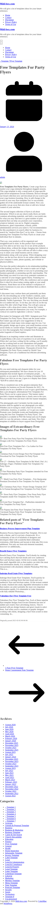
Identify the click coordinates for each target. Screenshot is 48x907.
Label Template (11, 858)
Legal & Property (12, 867)
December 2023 (11, 759)
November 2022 (11, 789)
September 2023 (11, 766)
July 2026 (9, 727)
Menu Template (11, 883)
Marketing (9, 878)
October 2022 (10, 791)
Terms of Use (10, 24)
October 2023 (10, 764)
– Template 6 (10, 819)
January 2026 (10, 741)
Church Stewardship (13, 837)
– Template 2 (10, 809)
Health (7, 848)
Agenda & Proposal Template (17, 825)
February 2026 (11, 738)
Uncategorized (11, 899)
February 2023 (11, 782)
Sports (7, 892)
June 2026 (9, 729)
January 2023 (10, 784)
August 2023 (10, 768)
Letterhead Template (13, 874)
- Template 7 (5, 61)
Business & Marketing (14, 830)
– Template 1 (10, 807)
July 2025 (9, 754)
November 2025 (11, 745)
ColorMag (42, 901)
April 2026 (9, 734)
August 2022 (10, 796)
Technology (10, 894)
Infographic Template (13, 853)
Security (8, 890)
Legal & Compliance (13, 864)
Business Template (12, 832)
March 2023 (10, 780)
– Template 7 (10, 821)
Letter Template (11, 871)
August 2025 (10, 752)
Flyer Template (16, 61)
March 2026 (10, 736)
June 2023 (9, 773)
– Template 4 (10, 814)
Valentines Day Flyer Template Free (15, 596)
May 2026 (9, 731)
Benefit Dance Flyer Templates (13, 551)
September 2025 (11, 750)
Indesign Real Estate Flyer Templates (16, 573)
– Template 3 (10, 812)
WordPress (7, 903)
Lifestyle (8, 876)
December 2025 (11, 743)
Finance (8, 841)
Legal (7, 860)
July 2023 (9, 770)
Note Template (11, 885)
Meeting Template (12, 880)
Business (8, 828)
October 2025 (10, 748)
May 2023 (9, 775)
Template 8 (9, 897)
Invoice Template (12, 855)
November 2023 (11, 761)
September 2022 (11, 793)
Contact (8, 17)
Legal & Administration (14, 862)
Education (9, 839)
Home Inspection (12, 851)
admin (2, 177)
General (8, 846)
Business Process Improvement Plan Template (20, 528)
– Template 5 (10, 816)
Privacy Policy (11, 22)
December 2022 (11, 787)
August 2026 (10, 725)
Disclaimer (9, 20)
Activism (8, 823)
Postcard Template (12, 887)
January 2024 (10, 757)
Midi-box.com (7, 3)
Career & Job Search (13, 835)
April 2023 (9, 777)
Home (7, 15)
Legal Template (11, 869)
